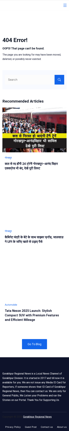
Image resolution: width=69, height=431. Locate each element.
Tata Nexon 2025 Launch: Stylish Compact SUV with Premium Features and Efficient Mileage (32, 315)
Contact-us (47, 427)
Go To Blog (34, 344)
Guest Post (31, 427)
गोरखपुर (8, 157)
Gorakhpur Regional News (37, 416)
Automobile (11, 304)
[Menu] (65, 5)
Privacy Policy (13, 427)
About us (62, 427)
